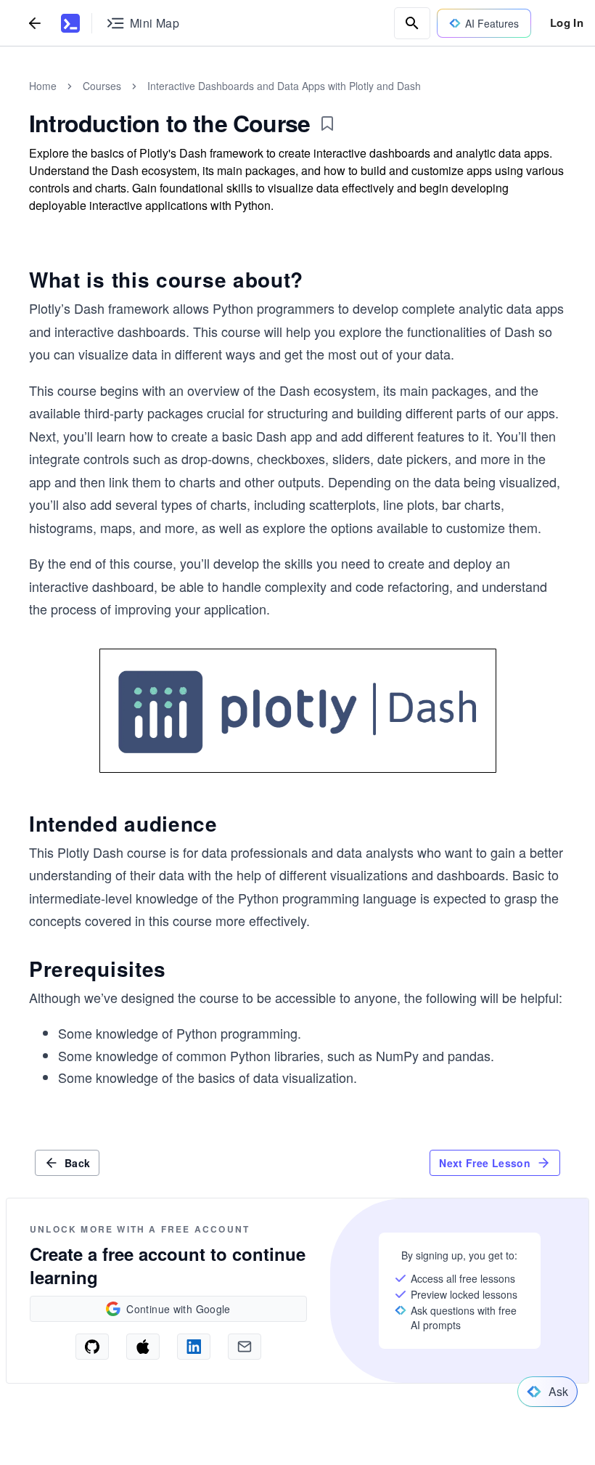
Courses (102, 85)
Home (43, 85)
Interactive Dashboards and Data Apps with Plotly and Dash (284, 85)
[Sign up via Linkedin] (193, 1347)
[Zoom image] (297, 711)
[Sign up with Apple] (143, 1347)
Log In (566, 23)
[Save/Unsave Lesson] (327, 123)
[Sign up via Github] (92, 1347)
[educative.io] (70, 23)
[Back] (34, 23)
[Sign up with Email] (244, 1347)
